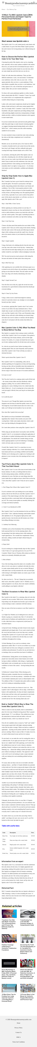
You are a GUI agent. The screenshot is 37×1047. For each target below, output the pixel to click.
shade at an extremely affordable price (12, 555)
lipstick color (27, 155)
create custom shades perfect (10, 568)
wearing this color (28, 738)
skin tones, (4, 537)
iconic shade (5, 478)
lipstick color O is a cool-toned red (13, 864)
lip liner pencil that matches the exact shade (19, 225)
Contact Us (18, 1032)
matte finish (24, 840)
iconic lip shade (14, 820)
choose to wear (22, 687)
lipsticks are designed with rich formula (15, 871)
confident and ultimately (26, 168)
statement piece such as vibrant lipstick (20, 678)
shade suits (24, 698)
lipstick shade (5, 714)
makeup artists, (14, 474)
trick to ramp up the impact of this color (24, 767)
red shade (24, 692)
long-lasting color (30, 498)
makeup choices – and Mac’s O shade (12, 765)
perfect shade (16, 69)
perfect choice (20, 869)
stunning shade (6, 348)
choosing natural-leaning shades (16, 126)
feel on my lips (19, 412)
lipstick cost (23, 401)
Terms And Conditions (18, 1042)
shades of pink (6, 106)
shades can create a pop (24, 573)
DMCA (18, 1037)
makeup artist (20, 379)
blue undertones (24, 836)
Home (18, 1023)
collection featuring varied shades (22, 513)
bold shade (21, 368)
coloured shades (17, 150)
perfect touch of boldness (8, 619)
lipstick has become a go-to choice (23, 601)
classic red (19, 340)
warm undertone (24, 82)
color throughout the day (8, 368)
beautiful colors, (30, 190)
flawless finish (19, 878)
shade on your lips (26, 791)
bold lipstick (5, 663)
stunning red (24, 456)
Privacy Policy (18, 1028)
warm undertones (14, 93)
